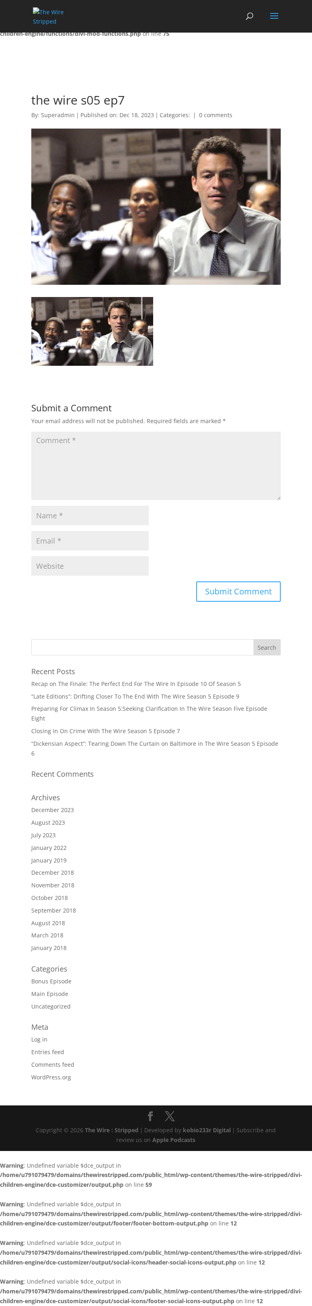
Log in (39, 1039)
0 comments (215, 115)
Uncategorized (51, 1006)
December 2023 (52, 810)
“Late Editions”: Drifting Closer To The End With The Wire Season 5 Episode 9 (135, 696)
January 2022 (49, 848)
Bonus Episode (51, 981)
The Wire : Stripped (112, 1130)
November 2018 (52, 885)
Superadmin (58, 115)
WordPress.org (51, 1077)
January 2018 (49, 948)
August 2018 (48, 923)
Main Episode (49, 994)
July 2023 (43, 835)
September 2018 (53, 910)
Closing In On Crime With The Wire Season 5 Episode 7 (105, 731)
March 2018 (47, 935)
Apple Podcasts (173, 1140)
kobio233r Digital (207, 1130)
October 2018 (49, 898)
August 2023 (48, 822)
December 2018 (52, 872)
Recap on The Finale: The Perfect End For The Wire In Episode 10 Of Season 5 (136, 684)
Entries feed (47, 1052)
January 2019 (49, 860)
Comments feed (52, 1064)
